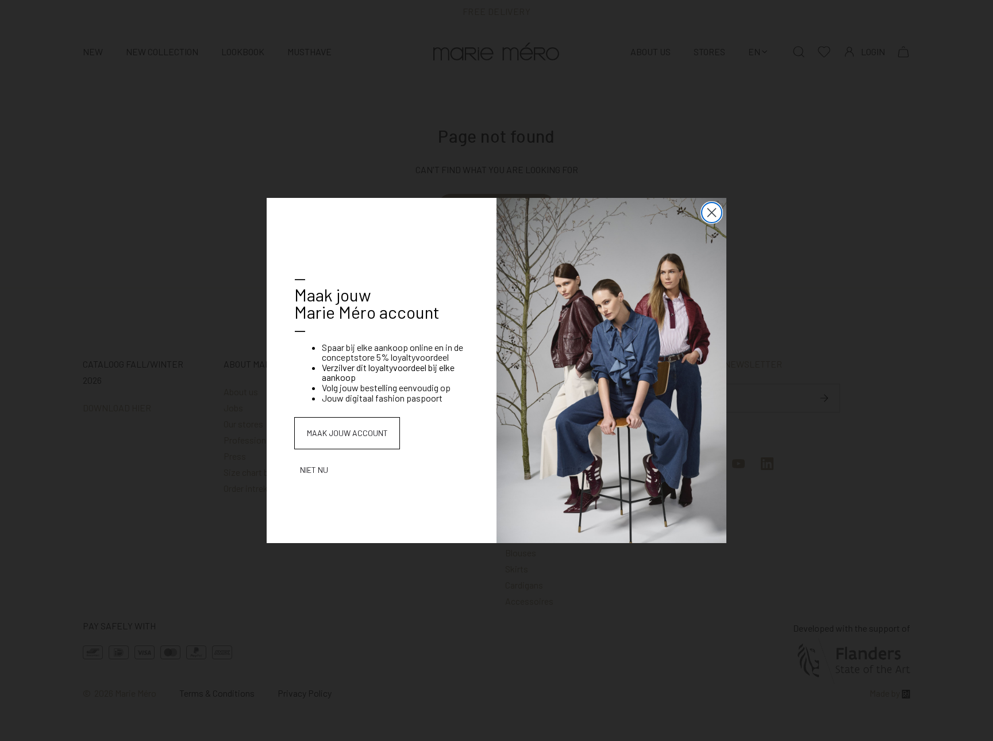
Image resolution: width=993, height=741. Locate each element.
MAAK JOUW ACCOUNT (347, 433)
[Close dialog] (712, 213)
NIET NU (314, 470)
